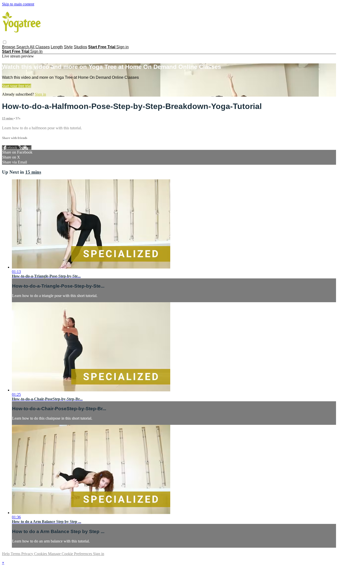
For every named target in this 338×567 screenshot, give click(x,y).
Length (57, 47)
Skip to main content (18, 4)
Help (6, 554)
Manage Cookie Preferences (70, 554)
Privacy (27, 554)
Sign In (36, 51)
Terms (16, 554)
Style (68, 47)
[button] (4, 42)
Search (23, 47)
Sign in (122, 47)
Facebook (10, 147)
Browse (9, 47)
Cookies (41, 554)
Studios (80, 47)
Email (26, 147)
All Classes (40, 47)
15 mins (8, 118)
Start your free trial (16, 86)
